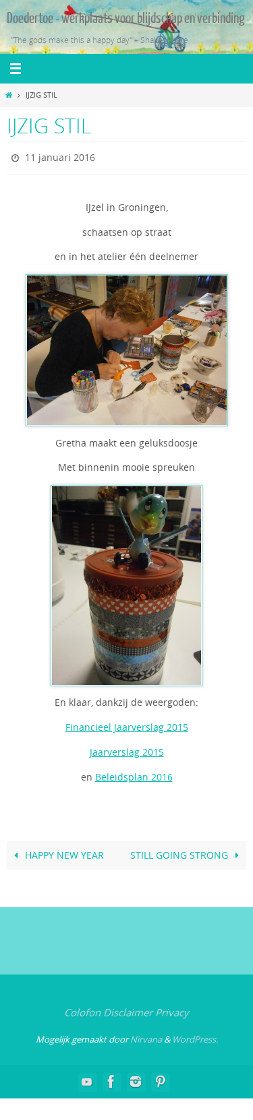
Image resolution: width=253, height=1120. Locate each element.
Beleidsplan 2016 (134, 774)
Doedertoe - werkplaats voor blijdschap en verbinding (126, 18)
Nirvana (146, 1036)
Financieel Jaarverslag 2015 (126, 725)
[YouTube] (87, 1078)
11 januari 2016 (60, 156)
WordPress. (195, 1036)
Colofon (82, 1009)
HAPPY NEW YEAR (63, 853)
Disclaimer (127, 1009)
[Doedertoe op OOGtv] (160, 1078)
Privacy (172, 1009)
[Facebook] (111, 1078)
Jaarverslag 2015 (127, 749)
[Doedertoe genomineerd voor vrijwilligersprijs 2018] (135, 1078)
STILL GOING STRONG (180, 853)
